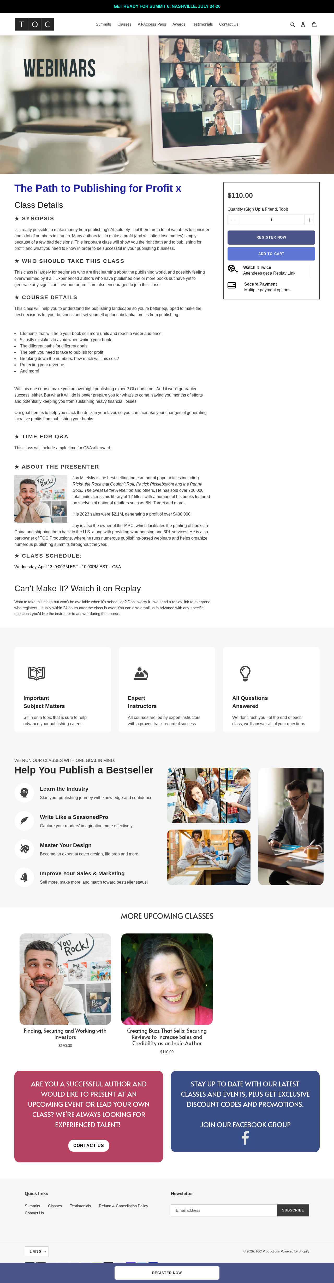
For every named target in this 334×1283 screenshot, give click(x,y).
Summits (32, 1206)
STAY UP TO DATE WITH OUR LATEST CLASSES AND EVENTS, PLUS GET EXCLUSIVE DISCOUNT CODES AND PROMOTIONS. (245, 1094)
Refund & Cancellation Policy (123, 1206)
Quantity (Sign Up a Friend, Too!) (258, 209)
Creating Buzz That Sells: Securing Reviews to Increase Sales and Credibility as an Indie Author (167, 1036)
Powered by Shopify (295, 1251)
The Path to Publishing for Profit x (97, 188)
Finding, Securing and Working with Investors (65, 1033)
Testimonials (80, 1206)
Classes (55, 1206)
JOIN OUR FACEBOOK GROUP (245, 1124)
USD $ (35, 1251)
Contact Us (34, 1213)
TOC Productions (267, 1251)
